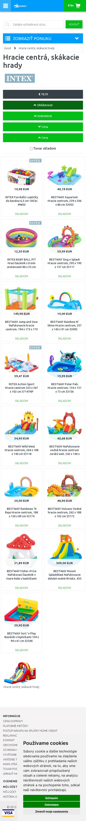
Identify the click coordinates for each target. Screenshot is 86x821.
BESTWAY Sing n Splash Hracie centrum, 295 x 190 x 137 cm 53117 (64, 263)
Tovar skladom (44, 148)
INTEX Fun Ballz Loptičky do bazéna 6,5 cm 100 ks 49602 (21, 201)
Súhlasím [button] (51, 798)
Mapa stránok (13, 764)
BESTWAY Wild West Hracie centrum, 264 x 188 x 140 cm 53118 (21, 450)
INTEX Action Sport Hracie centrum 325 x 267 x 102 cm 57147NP (21, 388)
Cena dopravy (13, 721)
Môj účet (9, 791)
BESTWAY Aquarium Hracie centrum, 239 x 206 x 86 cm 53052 (64, 201)
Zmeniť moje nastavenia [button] (51, 811)
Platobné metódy (15, 726)
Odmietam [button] (52, 804)
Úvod (7, 48)
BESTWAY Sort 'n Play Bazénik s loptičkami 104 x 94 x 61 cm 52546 (21, 637)
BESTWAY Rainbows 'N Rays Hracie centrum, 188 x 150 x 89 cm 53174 (21, 512)
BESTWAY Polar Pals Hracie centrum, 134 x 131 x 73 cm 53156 (64, 388)
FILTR (44, 94)
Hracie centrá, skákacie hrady (37, 48)
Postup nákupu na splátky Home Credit (30, 730)
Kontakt (9, 740)
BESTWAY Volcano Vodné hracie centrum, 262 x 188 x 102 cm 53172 (64, 512)
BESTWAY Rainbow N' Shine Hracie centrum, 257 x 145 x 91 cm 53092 (64, 325)
